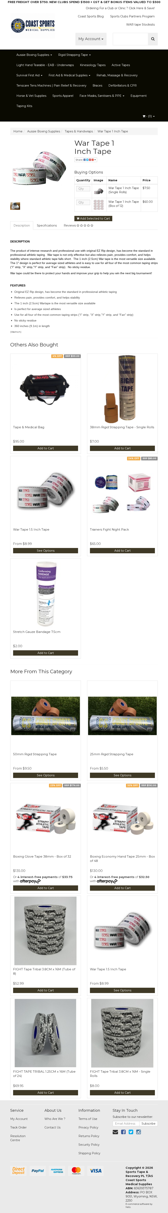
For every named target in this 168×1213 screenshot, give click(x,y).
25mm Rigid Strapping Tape (111, 754)
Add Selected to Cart (94, 218)
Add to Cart (45, 448)
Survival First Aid (28, 75)
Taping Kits (24, 106)
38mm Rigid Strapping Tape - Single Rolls (122, 427)
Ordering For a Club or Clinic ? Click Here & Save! (120, 8)
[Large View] (15, 206)
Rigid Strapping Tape (73, 55)
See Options (45, 550)
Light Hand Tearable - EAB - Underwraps (45, 65)
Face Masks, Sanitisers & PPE (100, 96)
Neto (128, 1207)
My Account (89, 39)
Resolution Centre (18, 1138)
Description (22, 225)
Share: (80, 159)
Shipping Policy (89, 1153)
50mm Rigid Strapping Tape (35, 754)
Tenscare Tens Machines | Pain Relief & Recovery (51, 85)
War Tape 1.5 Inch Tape (31, 529)
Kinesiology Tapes (93, 65)
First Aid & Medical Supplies (68, 75)
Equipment (139, 96)
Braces (97, 85)
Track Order (18, 1127)
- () (149, 116)
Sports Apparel (62, 96)
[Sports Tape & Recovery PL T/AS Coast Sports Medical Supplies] (32, 24)
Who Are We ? (54, 1119)
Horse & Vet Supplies (31, 96)
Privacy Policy (88, 1127)
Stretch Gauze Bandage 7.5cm (36, 632)
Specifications (47, 225)
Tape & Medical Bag (28, 427)
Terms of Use (87, 1119)
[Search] (153, 39)
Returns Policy (88, 1136)
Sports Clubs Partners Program (132, 16)
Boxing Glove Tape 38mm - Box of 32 (42, 856)
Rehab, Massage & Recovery (117, 75)
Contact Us (52, 1127)
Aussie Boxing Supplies (33, 55)
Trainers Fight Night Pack (109, 529)
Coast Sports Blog (91, 16)
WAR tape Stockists (140, 24)
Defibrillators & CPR (122, 85)
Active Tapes (121, 65)
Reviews (70, 225)
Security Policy (89, 1144)
